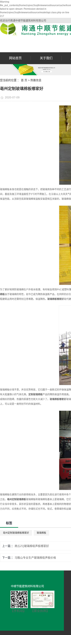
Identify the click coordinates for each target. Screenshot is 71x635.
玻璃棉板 (41, 532)
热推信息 (35, 80)
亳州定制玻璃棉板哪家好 (16, 532)
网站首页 (15, 58)
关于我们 (46, 58)
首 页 (24, 80)
